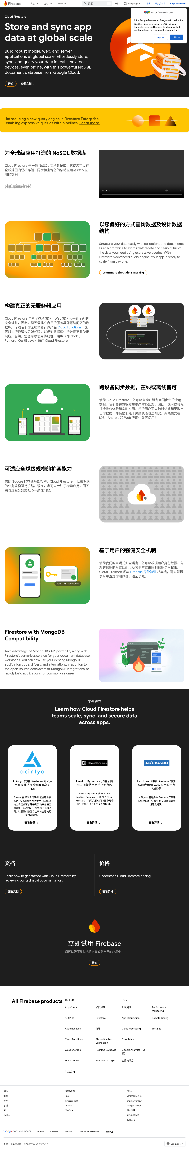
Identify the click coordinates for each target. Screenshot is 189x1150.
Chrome (54, 1131)
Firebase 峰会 (71, 1100)
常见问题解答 (133, 1115)
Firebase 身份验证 (143, 572)
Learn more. (89, 123)
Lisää (60, 3)
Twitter (68, 1105)
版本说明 (131, 1110)
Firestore (101, 1018)
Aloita (177, 37)
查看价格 (107, 891)
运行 (46, 3)
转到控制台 (160, 3)
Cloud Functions (69, 327)
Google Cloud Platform (88, 1131)
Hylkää (160, 37)
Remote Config (160, 1018)
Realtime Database (106, 1050)
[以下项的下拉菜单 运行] (52, 3)
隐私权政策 (15, 1144)
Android (40, 1131)
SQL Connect (72, 1060)
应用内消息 (128, 1060)
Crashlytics (128, 1039)
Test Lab (156, 1028)
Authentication (73, 1028)
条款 (6, 1144)
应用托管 (69, 1018)
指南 (6, 1096)
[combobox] (97, 3)
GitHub (7, 1115)
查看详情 (32, 822)
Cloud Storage (73, 1050)
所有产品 (109, 1131)
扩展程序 (100, 1007)
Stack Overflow (134, 1100)
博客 (148, 3)
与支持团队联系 (134, 1096)
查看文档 (28, 83)
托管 (98, 1028)
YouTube (69, 1110)
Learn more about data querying (123, 272)
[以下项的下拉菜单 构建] (38, 3)
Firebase (68, 1131)
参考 (6, 1100)
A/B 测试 (126, 1007)
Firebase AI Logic (105, 1060)
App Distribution (131, 1018)
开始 (10, 83)
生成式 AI (70, 1071)
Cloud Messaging (131, 1028)
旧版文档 (131, 1119)
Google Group (134, 1105)
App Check (71, 1007)
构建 (32, 3)
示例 (6, 1105)
